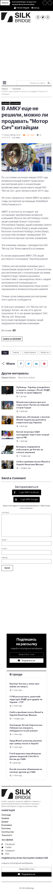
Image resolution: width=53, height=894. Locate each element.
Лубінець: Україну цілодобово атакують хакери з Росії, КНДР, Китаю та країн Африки (33, 390)
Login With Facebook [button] (29, 492)
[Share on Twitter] (28, 364)
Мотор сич (45, 353)
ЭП (14, 330)
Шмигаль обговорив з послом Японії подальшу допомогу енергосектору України (33, 420)
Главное (15, 353)
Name (4, 540)
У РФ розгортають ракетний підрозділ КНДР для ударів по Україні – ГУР (26, 699)
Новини (4, 89)
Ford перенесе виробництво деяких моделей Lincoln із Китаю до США (25, 756)
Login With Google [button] (29, 499)
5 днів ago (23, 411)
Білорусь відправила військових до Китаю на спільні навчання (29, 449)
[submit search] (49, 83)
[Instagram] (48, 17)
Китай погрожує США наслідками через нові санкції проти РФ (32, 435)
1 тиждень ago (25, 456)
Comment (5, 512)
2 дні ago (22, 396)
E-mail (4, 549)
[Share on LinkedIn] (36, 364)
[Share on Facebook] (21, 364)
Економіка (17, 89)
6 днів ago (23, 426)
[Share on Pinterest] (44, 364)
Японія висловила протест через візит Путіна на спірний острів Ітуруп (32, 405)
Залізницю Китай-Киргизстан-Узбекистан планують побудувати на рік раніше (26, 728)
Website (4, 558)
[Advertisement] (26, 50)
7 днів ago (23, 441)
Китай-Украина (30, 353)
